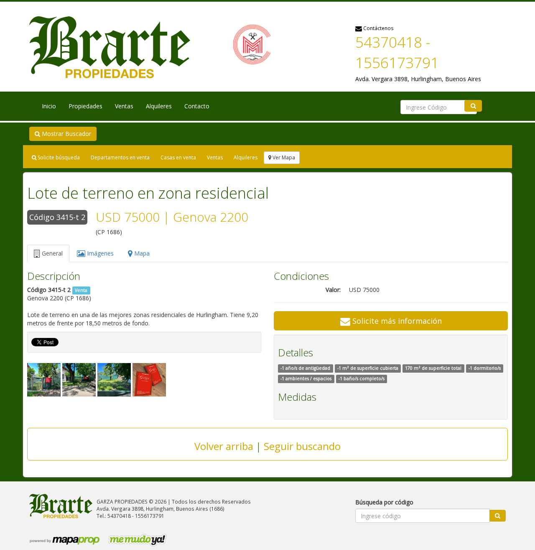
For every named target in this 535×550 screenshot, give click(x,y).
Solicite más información (396, 321)
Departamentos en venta (120, 157)
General (51, 253)
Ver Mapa (283, 157)
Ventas (124, 106)
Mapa (141, 253)
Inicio (49, 106)
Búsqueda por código (384, 502)
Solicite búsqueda (58, 157)
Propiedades (85, 106)
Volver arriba (223, 446)
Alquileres (159, 106)
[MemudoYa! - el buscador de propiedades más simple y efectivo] (134, 539)
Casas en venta (178, 157)
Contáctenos (378, 28)
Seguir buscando (302, 446)
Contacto (196, 106)
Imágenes (99, 253)
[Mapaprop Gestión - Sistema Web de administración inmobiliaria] (65, 539)
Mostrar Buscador (65, 134)
